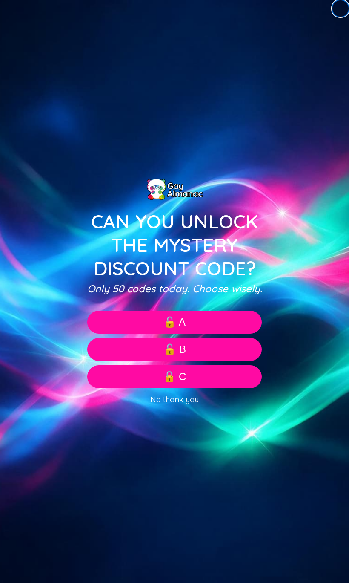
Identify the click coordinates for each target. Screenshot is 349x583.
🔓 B (174, 349)
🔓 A (174, 322)
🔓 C (174, 376)
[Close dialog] (340, 8)
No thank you (174, 399)
